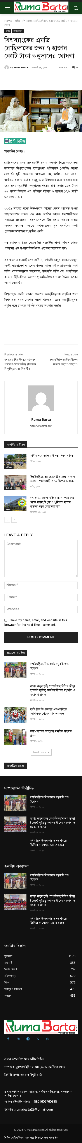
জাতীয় (17, 21)
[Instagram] (18, 1039)
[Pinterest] (42, 78)
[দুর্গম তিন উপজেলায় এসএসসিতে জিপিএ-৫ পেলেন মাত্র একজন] (15, 715)
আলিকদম (9, 467)
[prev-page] (7, 520)
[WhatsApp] (52, 78)
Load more (39, 752)
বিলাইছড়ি (9, 488)
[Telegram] (28, 1039)
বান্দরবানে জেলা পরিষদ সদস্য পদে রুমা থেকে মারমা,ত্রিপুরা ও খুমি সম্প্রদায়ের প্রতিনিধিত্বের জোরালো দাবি (52, 502)
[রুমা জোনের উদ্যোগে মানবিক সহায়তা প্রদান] (15, 737)
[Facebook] (22, 78)
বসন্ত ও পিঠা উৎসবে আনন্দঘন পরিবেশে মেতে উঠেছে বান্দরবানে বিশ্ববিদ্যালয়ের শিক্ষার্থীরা (20, 364)
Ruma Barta (21, 67)
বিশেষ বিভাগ (18, 30)
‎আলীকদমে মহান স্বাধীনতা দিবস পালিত (51, 456)
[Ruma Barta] (7, 67)
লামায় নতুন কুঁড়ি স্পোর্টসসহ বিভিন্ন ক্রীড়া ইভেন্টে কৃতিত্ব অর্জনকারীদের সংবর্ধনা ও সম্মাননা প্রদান (52, 690)
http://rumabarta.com (41, 425)
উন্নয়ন (8, 509)
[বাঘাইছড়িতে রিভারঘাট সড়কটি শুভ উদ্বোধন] (15, 669)
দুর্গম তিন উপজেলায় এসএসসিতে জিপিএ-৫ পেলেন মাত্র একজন (48, 921)
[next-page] (14, 520)
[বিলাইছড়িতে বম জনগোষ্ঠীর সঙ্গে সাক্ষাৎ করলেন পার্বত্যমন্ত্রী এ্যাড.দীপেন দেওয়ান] (15, 482)
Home (8, 21)
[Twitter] (32, 78)
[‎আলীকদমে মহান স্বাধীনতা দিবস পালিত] (15, 461)
